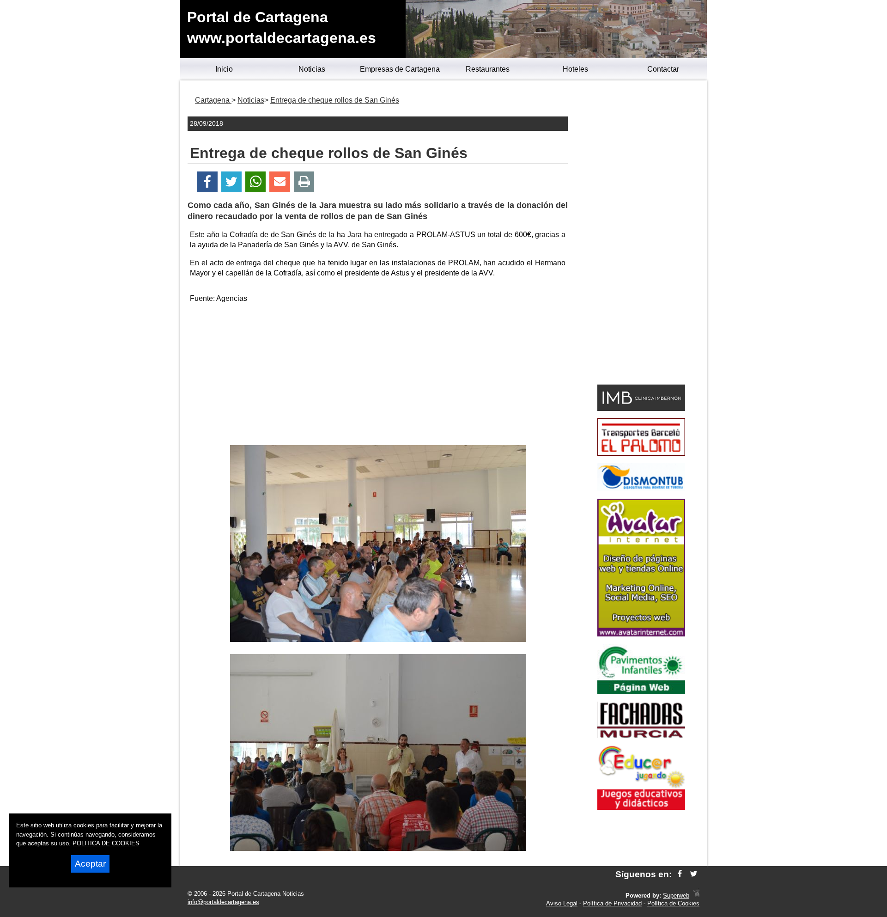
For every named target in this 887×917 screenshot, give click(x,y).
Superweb (676, 895)
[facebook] (680, 874)
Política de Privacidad (612, 903)
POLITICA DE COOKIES (106, 843)
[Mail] (279, 181)
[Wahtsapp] (255, 181)
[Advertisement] (378, 375)
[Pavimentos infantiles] (641, 692)
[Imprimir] (304, 181)
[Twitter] (231, 181)
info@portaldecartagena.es (223, 902)
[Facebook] (207, 181)
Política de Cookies (673, 903)
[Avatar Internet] (641, 634)
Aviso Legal (561, 903)
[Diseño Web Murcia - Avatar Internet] (696, 895)
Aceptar (90, 863)
